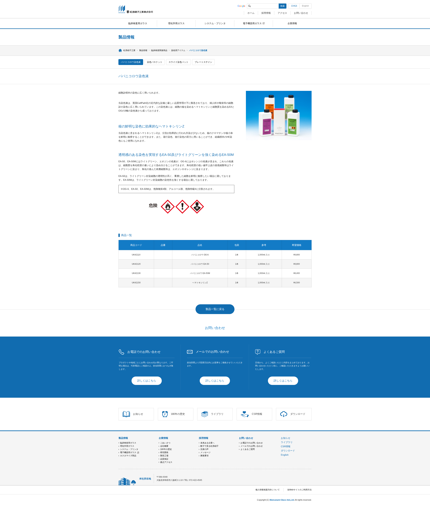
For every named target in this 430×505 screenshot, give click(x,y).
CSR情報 (285, 446)
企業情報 (292, 23)
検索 (282, 6)
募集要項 (204, 455)
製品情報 (143, 50)
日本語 (294, 6)
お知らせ (285, 438)
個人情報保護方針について (267, 490)
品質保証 (164, 459)
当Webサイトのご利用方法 (299, 490)
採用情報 (266, 13)
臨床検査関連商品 (159, 50)
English (305, 6)
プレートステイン (203, 62)
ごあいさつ (165, 443)
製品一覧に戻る (215, 309)
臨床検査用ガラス (137, 23)
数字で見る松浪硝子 (209, 446)
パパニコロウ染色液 (131, 62)
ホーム (250, 13)
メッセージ (205, 452)
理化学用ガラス (176, 23)
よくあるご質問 (248, 449)
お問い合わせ (301, 13)
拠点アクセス (166, 462)
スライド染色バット (178, 62)
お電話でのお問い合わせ (252, 443)
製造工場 (164, 455)
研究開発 (164, 452)
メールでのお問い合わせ (252, 446)
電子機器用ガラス (252, 23)
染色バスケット (154, 62)
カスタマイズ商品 (128, 455)
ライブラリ (287, 442)
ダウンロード (288, 450)
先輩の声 (204, 449)
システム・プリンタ (215, 23)
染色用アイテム (178, 50)
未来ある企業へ (207, 443)
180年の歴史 (166, 449)
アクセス (282, 13)
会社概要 (164, 446)
